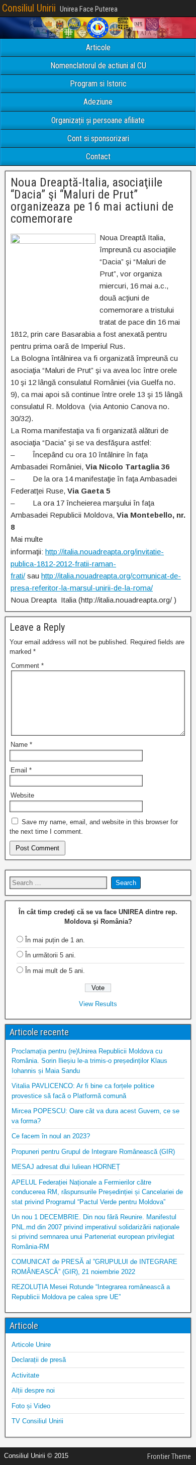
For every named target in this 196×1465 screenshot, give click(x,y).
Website (22, 795)
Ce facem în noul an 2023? (51, 1136)
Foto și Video (31, 1406)
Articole (98, 47)
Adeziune (98, 102)
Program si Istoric (98, 83)
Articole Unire (31, 1344)
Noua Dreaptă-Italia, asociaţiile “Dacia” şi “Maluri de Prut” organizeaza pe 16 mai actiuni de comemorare (92, 200)
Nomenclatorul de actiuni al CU (98, 65)
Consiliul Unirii (29, 8)
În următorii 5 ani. (50, 955)
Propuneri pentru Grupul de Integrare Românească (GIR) (93, 1151)
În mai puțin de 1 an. (55, 940)
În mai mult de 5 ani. (55, 970)
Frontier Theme (169, 1456)
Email (21, 770)
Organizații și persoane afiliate (98, 120)
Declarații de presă (39, 1359)
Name (21, 744)
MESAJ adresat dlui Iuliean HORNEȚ (66, 1166)
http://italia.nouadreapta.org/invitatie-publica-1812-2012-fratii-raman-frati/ (87, 563)
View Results (98, 1004)
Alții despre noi (33, 1390)
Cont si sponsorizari (98, 138)
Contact (98, 156)
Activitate (25, 1375)
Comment (27, 665)
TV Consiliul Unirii (37, 1421)
